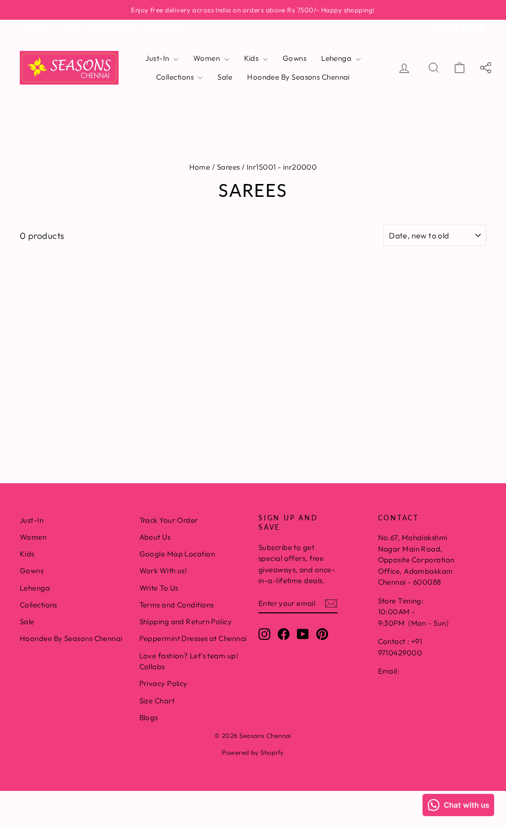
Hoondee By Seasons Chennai (298, 77)
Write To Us (158, 588)
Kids (252, 58)
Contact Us (164, 27)
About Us (155, 537)
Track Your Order (168, 520)
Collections (175, 77)
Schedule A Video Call (97, 27)
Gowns (294, 58)
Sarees (228, 167)
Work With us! (163, 570)
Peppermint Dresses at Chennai (193, 638)
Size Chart (157, 700)
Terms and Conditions (176, 604)
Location (35, 27)
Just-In (158, 58)
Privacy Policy (163, 683)
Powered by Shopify (253, 752)
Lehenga (337, 58)
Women (207, 58)
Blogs (148, 717)
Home (200, 167)
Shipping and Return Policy (185, 621)
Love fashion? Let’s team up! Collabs (189, 661)
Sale (224, 77)
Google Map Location (177, 553)
